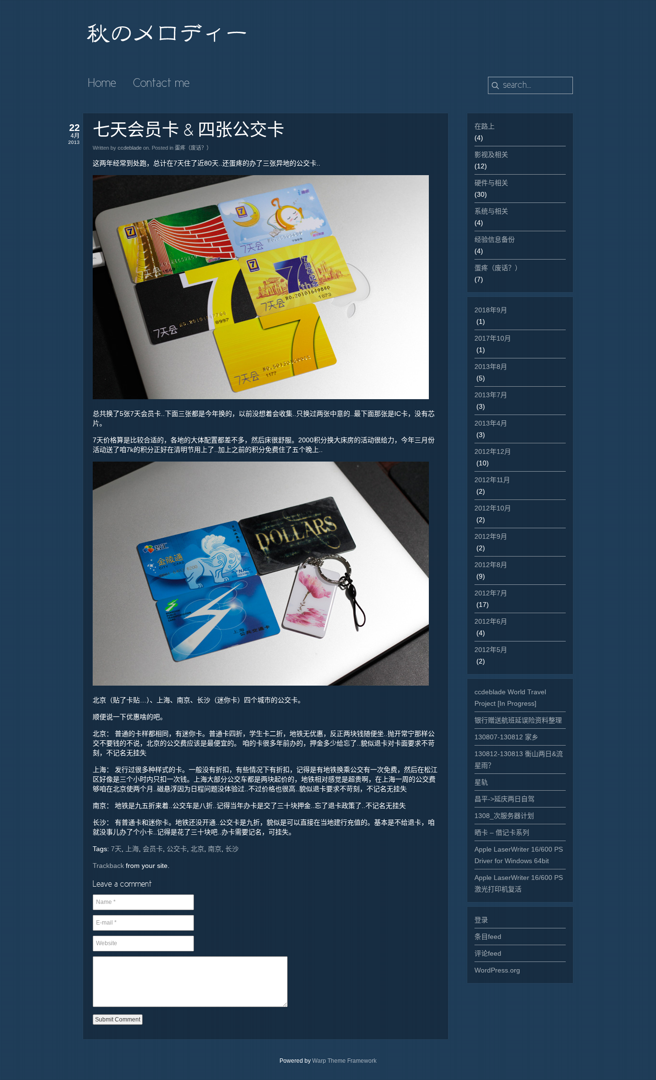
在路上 (484, 126)
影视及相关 (491, 154)
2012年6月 (490, 621)
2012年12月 (492, 451)
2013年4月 (490, 423)
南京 (214, 849)
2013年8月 (490, 366)
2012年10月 (492, 508)
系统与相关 (491, 211)
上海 (132, 849)
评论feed (487, 953)
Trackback (108, 865)
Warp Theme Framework (344, 1060)
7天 (116, 849)
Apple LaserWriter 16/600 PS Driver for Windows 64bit (518, 855)
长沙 (232, 849)
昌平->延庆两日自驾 (504, 799)
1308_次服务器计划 (504, 815)
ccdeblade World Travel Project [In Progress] (510, 697)
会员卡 (153, 849)
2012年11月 (492, 480)
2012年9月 (490, 536)
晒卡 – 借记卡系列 (501, 832)
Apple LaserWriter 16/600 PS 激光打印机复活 (518, 883)
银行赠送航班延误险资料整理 (518, 720)
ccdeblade (130, 148)
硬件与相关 (491, 183)
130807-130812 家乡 (506, 737)
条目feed (487, 936)
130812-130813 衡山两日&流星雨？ (518, 759)
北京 (197, 849)
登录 (481, 920)
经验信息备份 (494, 239)
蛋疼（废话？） (193, 148)
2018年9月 (490, 310)
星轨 (481, 782)
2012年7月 (490, 593)
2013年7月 (490, 395)
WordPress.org (497, 970)
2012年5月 (490, 649)
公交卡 (177, 849)
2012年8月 (490, 565)
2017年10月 (492, 338)
